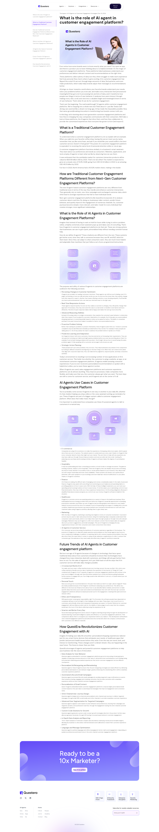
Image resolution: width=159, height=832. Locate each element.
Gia (26, 817)
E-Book (40, 810)
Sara (21, 810)
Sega (26, 814)
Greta (21, 817)
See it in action (115, 6)
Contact (40, 817)
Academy (47, 814)
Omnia (21, 814)
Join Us (40, 814)
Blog (46, 817)
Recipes (47, 810)
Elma (26, 810)
